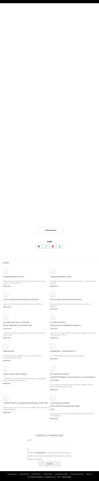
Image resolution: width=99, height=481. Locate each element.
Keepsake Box (8, 351)
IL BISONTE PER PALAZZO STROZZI (15, 95)
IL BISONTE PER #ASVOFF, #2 (13, 277)
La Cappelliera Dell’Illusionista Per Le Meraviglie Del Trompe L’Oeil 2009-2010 (17, 325)
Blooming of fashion (10, 151)
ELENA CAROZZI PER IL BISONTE (15, 374)
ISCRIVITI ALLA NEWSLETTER (49, 435)
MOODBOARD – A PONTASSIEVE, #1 (62, 351)
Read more (6, 56)
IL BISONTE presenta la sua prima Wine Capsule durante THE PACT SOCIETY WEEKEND (82, 201)
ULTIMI (6, 263)
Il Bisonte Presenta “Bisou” (61, 277)
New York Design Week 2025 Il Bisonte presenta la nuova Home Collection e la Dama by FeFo (16, 201)
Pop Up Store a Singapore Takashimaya (66, 299)
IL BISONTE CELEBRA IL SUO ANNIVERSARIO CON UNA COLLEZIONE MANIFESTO (82, 153)
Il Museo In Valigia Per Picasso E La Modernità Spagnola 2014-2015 (65, 325)
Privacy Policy (40, 453)
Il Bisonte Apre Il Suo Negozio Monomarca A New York (25, 403)
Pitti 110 (5, 46)
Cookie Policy (36, 474)
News (6, 17)
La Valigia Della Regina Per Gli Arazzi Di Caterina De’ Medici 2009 (65, 406)
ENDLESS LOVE (73, 46)
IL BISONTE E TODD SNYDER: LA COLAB (49, 151)
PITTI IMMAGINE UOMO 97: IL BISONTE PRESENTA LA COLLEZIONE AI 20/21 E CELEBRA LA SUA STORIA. (73, 377)
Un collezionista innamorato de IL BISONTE (21, 299)
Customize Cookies (61, 474)
